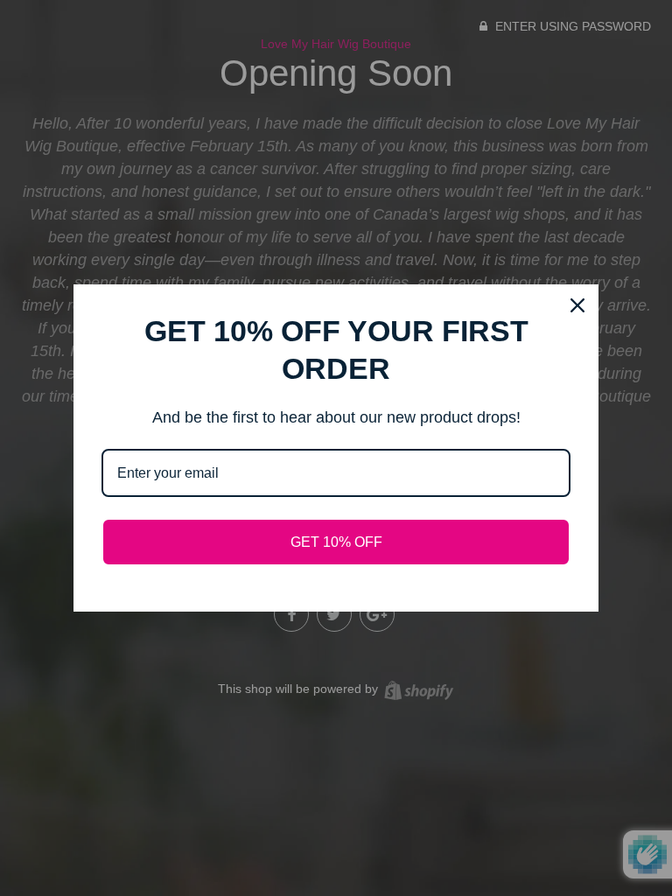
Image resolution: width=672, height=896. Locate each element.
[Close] (577, 305)
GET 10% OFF (336, 542)
